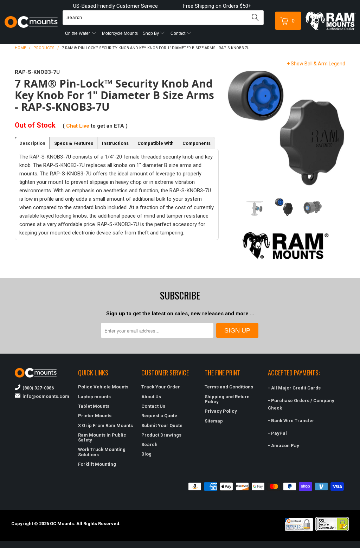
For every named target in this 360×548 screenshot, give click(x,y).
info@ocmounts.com (44, 396)
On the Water (78, 33)
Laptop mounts (94, 396)
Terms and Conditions (229, 386)
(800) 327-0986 (37, 388)
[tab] (32, 143)
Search (149, 444)
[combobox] (163, 17)
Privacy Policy (221, 411)
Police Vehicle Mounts (103, 386)
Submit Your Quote (161, 425)
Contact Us (153, 406)
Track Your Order (160, 386)
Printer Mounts (94, 415)
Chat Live (77, 126)
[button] (359, 545)
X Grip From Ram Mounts (105, 425)
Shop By (151, 33)
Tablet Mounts (93, 406)
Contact (178, 33)
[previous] (232, 127)
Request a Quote (159, 415)
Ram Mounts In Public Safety (102, 437)
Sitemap (214, 421)
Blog (146, 454)
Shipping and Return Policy (227, 399)
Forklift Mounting (97, 464)
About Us (151, 396)
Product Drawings (161, 435)
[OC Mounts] (31, 22)
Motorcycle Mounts (120, 33)
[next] (339, 127)
